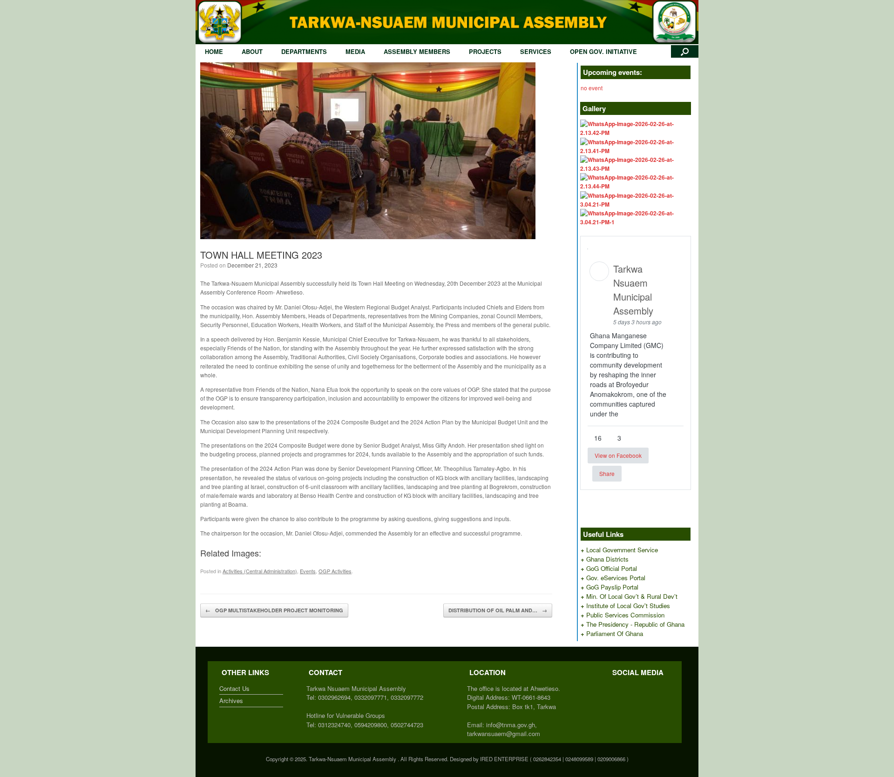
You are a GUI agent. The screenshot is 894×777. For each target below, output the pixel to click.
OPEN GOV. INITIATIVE (603, 51)
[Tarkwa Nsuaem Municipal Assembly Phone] (626, 688)
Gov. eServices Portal (615, 577)
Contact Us (234, 688)
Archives (231, 700)
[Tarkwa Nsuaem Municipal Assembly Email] (621, 688)
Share (607, 473)
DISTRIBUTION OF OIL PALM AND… (497, 610)
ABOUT (252, 51)
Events (308, 571)
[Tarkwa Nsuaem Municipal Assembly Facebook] (612, 688)
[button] (684, 51)
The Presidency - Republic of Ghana (635, 624)
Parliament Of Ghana (614, 633)
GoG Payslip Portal (612, 587)
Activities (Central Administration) (260, 571)
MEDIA (355, 51)
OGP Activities (335, 571)
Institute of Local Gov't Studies (628, 605)
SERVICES (535, 51)
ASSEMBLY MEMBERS (417, 51)
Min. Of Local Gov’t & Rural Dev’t (631, 596)
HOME (214, 51)
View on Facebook (618, 455)
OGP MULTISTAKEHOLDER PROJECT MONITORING (274, 610)
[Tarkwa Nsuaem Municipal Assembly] (447, 22)
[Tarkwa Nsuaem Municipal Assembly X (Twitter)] (617, 688)
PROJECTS (485, 51)
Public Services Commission (625, 614)
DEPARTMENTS (304, 51)
